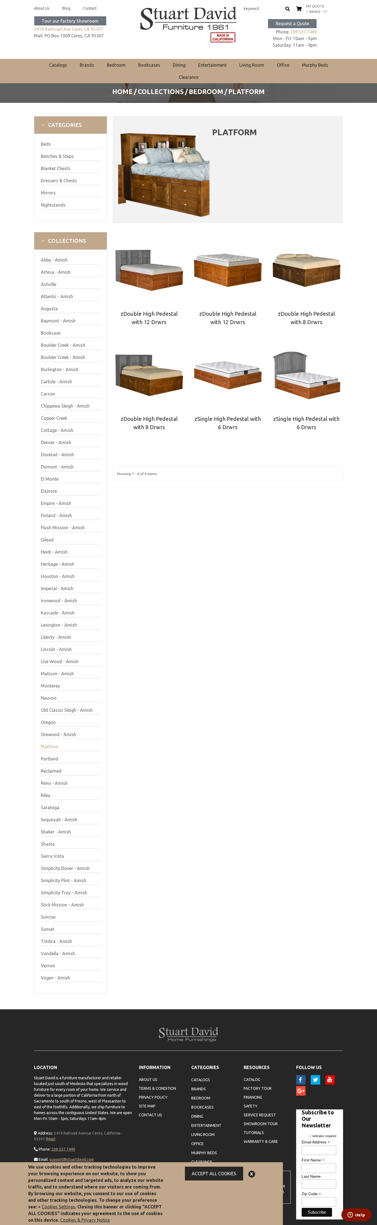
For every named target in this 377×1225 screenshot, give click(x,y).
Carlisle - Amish (56, 381)
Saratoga (50, 807)
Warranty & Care (261, 1141)
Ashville (48, 284)
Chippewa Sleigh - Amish (65, 405)
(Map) (50, 1139)
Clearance (188, 77)
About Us (42, 8)
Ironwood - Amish (59, 600)
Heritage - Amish (57, 564)
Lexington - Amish (59, 624)
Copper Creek (54, 418)
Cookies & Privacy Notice (85, 1220)
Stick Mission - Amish (62, 904)
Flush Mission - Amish (63, 527)
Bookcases (149, 64)
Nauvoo (49, 697)
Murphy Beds (315, 64)
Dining (179, 64)
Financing (253, 1097)
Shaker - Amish (56, 831)
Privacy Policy (153, 1097)
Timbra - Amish (56, 941)
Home (122, 91)
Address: (45, 1133)
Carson (48, 393)
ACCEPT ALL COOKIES (214, 1173)
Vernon (48, 965)
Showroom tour (261, 1124)
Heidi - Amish (54, 551)
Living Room (251, 64)
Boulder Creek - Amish (63, 345)
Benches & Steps (57, 156)
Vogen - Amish (55, 977)
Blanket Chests (55, 168)
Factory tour (258, 1088)
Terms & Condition (157, 1088)
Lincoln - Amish (56, 649)
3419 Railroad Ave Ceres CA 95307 (68, 29)
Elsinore (49, 491)
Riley (45, 795)
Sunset (47, 929)
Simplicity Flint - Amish (63, 880)
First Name (313, 1160)
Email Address (316, 1142)
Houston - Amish (58, 576)
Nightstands (53, 204)
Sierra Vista (52, 856)
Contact (90, 8)
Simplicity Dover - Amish (65, 868)
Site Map (147, 1106)
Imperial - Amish (57, 588)
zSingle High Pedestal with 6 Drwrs (228, 423)
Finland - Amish (56, 515)
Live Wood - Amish (60, 661)
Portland (49, 758)
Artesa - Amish (56, 272)
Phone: (44, 1149)
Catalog (252, 1079)
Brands (87, 64)
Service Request (260, 1115)
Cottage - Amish (57, 430)
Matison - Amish (57, 673)
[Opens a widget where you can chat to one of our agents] (356, 1215)
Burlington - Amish (59, 369)
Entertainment (212, 64)
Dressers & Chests (59, 180)
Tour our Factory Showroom (70, 21)
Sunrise (48, 916)
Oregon (48, 722)
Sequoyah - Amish (59, 819)
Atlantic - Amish (57, 296)
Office (283, 64)
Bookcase (50, 332)
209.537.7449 (303, 31)
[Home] (188, 24)
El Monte (50, 478)
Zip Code (311, 1194)
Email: (43, 1159)
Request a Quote (292, 23)
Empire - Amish (56, 503)
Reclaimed (51, 770)
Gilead (47, 539)
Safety (250, 1106)
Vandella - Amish (58, 953)
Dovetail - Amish (57, 454)
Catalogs (58, 64)
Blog (66, 8)
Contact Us (150, 1115)
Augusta (49, 308)
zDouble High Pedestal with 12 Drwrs (149, 318)
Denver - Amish (56, 442)
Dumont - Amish (57, 466)
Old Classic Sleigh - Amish (67, 710)
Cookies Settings (58, 1206)
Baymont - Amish (58, 320)
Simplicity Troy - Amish (64, 892)
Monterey (50, 685)
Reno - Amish (54, 783)
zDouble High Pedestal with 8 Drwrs (306, 318)
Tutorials (254, 1132)
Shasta (48, 843)
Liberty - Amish (56, 637)
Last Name (311, 1176)
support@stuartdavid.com (71, 1159)
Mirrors (48, 192)
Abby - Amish (54, 259)
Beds (46, 144)
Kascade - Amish (58, 612)
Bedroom (116, 64)
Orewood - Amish (58, 734)
